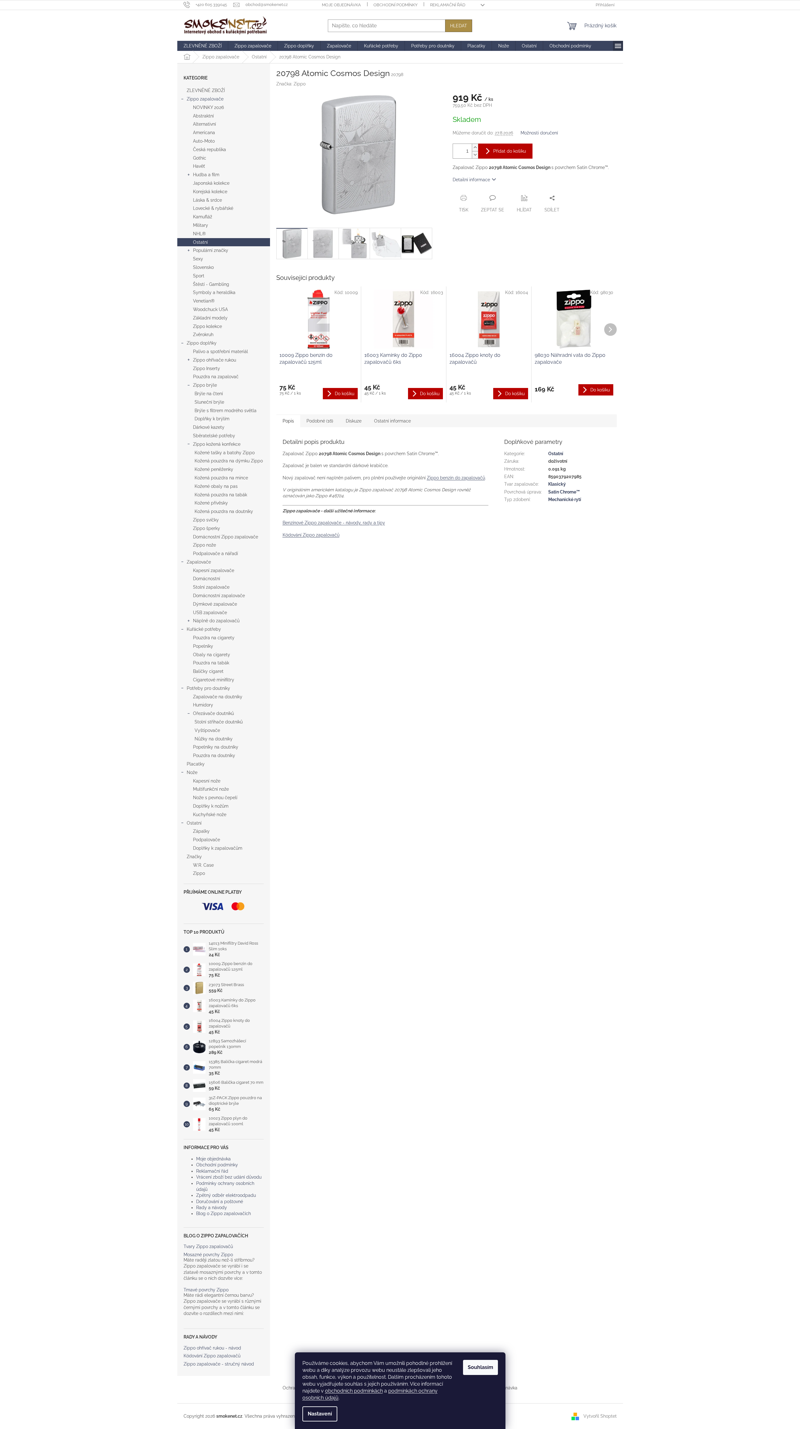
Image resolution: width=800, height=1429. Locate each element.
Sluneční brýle (209, 402)
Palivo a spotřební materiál (220, 351)
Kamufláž (202, 216)
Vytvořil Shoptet (600, 1415)
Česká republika (209, 149)
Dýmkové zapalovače (215, 604)
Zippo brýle (205, 385)
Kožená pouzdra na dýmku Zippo (229, 460)
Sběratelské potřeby (214, 435)
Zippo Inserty (206, 368)
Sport (198, 275)
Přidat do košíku (509, 151)
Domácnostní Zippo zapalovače (225, 536)
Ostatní (200, 242)
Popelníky (203, 646)
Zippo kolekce (207, 326)
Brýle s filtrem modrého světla (226, 410)
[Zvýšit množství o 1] (475, 147)
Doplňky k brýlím (212, 418)
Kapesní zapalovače (213, 570)
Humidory (203, 704)
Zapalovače (199, 562)
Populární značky (210, 250)
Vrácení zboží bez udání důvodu (229, 1177)
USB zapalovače (210, 612)
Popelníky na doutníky (215, 747)
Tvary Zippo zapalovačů (208, 1246)
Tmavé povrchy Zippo (206, 1290)
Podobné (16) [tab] (319, 420)
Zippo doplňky (202, 343)
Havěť (199, 166)
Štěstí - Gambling (211, 284)
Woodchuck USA (210, 309)
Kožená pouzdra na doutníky (224, 511)
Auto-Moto (204, 141)
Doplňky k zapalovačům (217, 848)
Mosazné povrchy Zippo (208, 1254)
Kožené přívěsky (211, 502)
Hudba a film (206, 174)
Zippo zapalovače (205, 98)
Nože (192, 772)
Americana (204, 132)
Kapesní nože (206, 780)
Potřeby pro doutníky (208, 688)
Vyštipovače (207, 730)
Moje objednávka (341, 5)
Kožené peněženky (214, 469)
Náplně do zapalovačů (216, 620)
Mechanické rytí (564, 499)
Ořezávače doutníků (213, 713)
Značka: (291, 83)
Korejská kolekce (210, 191)
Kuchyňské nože (209, 814)
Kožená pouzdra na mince (221, 477)
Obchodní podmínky (395, 5)
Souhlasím (480, 1367)
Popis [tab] (288, 420)
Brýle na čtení (209, 393)
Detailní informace (471, 179)
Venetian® (204, 300)
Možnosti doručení (539, 132)
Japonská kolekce (211, 183)
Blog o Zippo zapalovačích (223, 1213)
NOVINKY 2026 (208, 107)
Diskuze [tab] (353, 420)
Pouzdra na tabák (211, 662)
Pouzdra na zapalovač (216, 376)
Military (200, 225)
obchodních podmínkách (354, 1391)
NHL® (199, 233)
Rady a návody (211, 1207)
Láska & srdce (207, 200)
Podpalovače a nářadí (215, 553)
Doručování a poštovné (219, 1201)
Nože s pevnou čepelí (215, 797)
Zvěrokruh (203, 334)
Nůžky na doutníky (214, 738)
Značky (194, 856)
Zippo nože (204, 545)
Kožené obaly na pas (216, 486)
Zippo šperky (206, 528)
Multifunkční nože (211, 789)
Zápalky (201, 831)
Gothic (199, 158)
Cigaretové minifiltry (213, 679)
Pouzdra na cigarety (213, 637)
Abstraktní (203, 115)
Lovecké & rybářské (213, 208)
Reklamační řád (447, 5)
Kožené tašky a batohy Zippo (225, 452)
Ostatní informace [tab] (392, 420)
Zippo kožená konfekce (216, 444)
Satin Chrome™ (564, 491)
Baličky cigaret (208, 671)
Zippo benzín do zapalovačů (456, 477)
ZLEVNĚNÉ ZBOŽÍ (206, 90)
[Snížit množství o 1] (475, 154)
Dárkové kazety (208, 427)
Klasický (557, 484)
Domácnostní (206, 578)
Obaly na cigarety (211, 654)
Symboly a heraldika (214, 292)
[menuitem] (202, 46)
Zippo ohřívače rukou (214, 360)
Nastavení (320, 1414)
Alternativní (204, 124)
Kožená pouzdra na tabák (221, 494)
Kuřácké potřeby (204, 629)
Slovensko (203, 267)
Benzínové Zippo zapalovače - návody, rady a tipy (334, 522)
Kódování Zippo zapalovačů (212, 1356)
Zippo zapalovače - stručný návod (219, 1364)
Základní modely (210, 317)
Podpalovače (206, 839)
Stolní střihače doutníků (219, 721)
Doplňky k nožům (211, 806)
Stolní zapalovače (211, 587)
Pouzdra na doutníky (214, 755)
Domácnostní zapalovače (219, 595)
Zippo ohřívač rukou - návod (212, 1348)
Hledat (458, 25)
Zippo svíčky (206, 519)
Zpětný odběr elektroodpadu (226, 1195)
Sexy (198, 258)
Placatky (196, 763)
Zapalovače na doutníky (217, 696)
